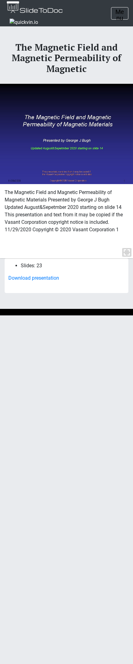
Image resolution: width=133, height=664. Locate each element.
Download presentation (33, 278)
